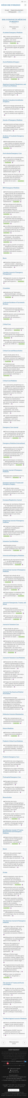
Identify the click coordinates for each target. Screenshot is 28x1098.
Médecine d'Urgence (10, 5)
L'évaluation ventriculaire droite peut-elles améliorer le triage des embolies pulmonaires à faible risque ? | (14, 54)
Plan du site (15, 1072)
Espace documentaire (17, 10)
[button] (3, 27)
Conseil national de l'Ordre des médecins (14, 1080)
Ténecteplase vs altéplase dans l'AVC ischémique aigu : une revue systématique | (13, 594)
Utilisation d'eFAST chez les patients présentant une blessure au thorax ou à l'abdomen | (14, 1032)
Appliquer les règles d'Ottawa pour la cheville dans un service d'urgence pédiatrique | (13, 770)
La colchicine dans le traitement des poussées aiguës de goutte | (14, 47)
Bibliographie (12, 12)
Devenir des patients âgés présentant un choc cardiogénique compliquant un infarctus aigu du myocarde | (12, 855)
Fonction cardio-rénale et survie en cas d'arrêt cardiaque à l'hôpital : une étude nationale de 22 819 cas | (14, 816)
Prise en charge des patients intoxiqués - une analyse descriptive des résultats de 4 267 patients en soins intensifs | (14, 239)
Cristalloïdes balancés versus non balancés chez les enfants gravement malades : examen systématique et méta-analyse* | (14, 747)
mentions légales (16, 1093)
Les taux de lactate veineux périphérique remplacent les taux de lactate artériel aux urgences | (13, 587)
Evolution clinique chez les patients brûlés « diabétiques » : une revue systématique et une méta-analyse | (14, 264)
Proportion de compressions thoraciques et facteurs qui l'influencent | (12, 617)
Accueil (7, 10)
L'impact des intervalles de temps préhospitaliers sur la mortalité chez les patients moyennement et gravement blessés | (12, 1001)
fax (19, 1065)
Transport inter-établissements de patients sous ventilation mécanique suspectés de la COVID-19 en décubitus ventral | (14, 789)
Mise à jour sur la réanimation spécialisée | (14, 329)
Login (24, 1)
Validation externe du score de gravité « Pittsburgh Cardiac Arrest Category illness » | (13, 823)
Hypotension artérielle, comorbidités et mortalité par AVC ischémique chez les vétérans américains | (13, 913)
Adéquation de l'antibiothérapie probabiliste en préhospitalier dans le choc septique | (14, 938)
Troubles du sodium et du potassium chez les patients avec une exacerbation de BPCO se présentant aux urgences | (14, 220)
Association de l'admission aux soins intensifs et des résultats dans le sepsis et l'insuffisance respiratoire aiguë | (13, 92)
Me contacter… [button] (14, 1090)
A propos (15, 1070)
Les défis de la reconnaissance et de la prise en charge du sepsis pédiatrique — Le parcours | (13, 160)
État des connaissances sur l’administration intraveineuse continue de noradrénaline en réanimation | (13, 720)
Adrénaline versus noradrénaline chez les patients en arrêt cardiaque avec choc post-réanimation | (14, 548)
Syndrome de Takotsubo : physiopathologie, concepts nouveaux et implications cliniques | (14, 294)
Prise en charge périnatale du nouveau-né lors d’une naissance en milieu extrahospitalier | (14, 107)
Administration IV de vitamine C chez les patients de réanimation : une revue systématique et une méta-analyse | (14, 410)
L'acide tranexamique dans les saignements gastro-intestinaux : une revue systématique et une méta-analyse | (13, 419)
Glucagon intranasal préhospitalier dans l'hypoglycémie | (10, 782)
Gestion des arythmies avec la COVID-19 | (14, 476)
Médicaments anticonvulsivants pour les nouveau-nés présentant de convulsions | (14, 316)
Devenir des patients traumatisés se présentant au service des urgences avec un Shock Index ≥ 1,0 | (13, 610)
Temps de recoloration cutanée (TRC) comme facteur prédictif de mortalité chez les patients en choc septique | (13, 684)
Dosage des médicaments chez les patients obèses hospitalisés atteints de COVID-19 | (14, 342)
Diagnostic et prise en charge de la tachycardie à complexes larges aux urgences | (14, 279)
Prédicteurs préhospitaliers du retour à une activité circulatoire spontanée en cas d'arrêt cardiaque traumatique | (13, 1009)
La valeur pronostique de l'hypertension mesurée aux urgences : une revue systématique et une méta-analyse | (12, 40)
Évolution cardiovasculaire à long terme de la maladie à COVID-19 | (12, 734)
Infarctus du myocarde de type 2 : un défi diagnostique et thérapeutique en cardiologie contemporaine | (13, 562)
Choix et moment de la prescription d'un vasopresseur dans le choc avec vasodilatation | (14, 335)
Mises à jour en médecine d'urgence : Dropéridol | (12, 975)
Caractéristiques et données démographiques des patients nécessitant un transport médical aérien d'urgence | (13, 462)
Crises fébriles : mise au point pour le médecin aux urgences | (14, 113)
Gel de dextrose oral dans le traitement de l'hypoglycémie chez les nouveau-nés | (13, 309)
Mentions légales (15, 1068)
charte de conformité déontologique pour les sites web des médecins (14, 1077)
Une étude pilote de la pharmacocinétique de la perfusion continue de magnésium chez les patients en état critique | (14, 358)
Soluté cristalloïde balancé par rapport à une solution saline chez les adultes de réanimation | (14, 1024)
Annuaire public (13, 1075)
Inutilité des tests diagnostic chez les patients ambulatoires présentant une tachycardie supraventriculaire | (13, 763)
